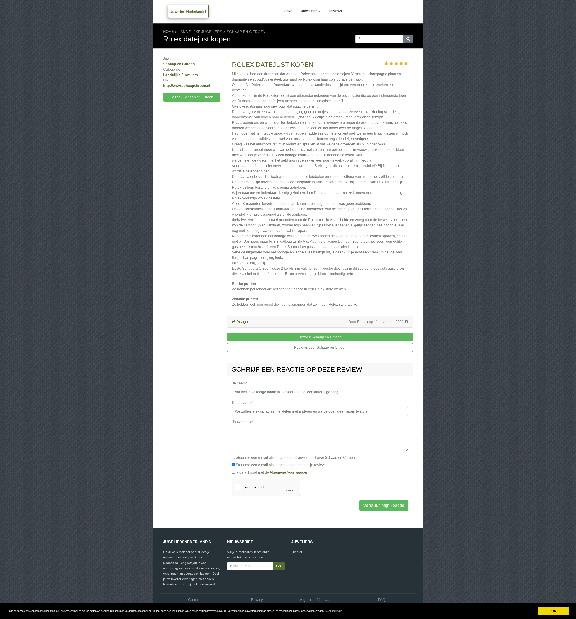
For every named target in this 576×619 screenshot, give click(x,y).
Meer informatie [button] (333, 611)
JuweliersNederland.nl (188, 11)
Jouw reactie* (243, 422)
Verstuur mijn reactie (383, 505)
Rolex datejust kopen (272, 64)
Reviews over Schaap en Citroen (320, 347)
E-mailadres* (242, 402)
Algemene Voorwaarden (289, 472)
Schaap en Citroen (246, 32)
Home (288, 11)
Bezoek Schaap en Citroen (191, 97)
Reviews (335, 11)
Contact (194, 600)
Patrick (362, 322)
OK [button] (553, 611)
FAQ (381, 600)
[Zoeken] (408, 39)
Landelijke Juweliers (200, 32)
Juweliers (309, 11)
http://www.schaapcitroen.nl (186, 86)
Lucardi (296, 552)
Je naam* (239, 383)
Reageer (243, 322)
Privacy (257, 600)
